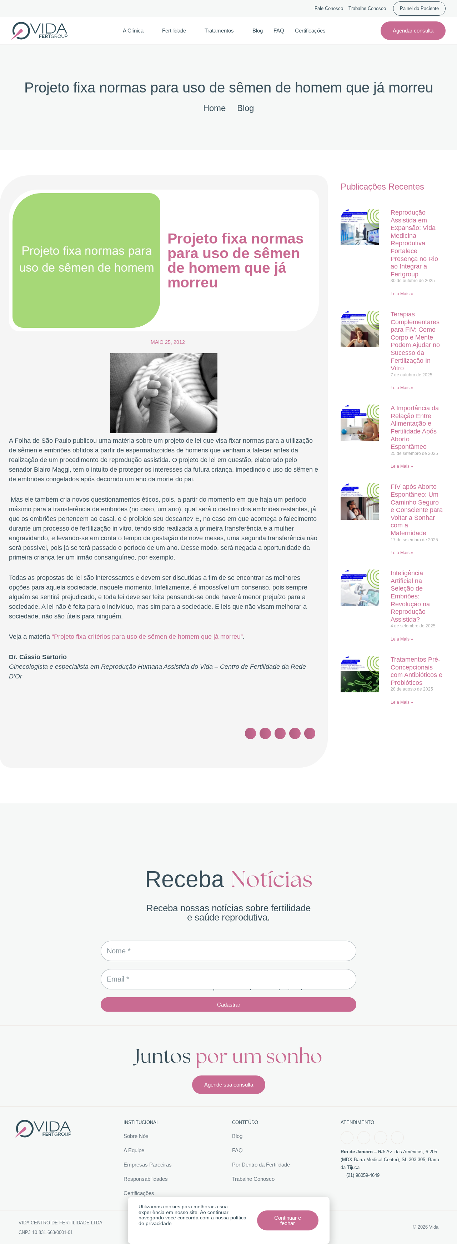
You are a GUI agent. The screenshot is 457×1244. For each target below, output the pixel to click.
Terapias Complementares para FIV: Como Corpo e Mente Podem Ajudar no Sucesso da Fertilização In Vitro (415, 341)
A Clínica (133, 30)
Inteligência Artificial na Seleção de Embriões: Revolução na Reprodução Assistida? (410, 596)
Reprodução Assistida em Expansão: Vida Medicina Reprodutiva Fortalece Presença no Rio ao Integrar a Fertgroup (414, 243)
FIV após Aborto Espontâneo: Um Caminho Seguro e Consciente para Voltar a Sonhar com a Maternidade (417, 510)
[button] (250, 733)
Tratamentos (219, 30)
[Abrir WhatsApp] (439, 1226)
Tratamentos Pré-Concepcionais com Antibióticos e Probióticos (416, 671)
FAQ (278, 30)
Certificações (310, 30)
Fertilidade (174, 30)
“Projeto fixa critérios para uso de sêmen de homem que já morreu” (147, 636)
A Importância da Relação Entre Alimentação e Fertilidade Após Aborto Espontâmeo (415, 427)
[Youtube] (380, 1137)
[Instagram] (363, 1137)
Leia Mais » (402, 293)
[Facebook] (347, 1137)
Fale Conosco (329, 8)
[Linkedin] (397, 1137)
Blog (257, 30)
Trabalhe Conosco (367, 8)
